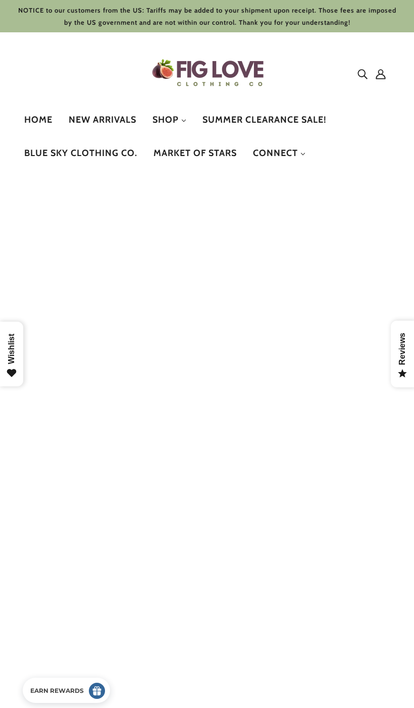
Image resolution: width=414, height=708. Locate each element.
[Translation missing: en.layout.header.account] (381, 74)
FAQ (39, 619)
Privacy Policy (56, 582)
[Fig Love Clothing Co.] (210, 95)
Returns (45, 570)
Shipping (47, 594)
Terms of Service (60, 607)
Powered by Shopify (67, 671)
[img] (362, 74)
